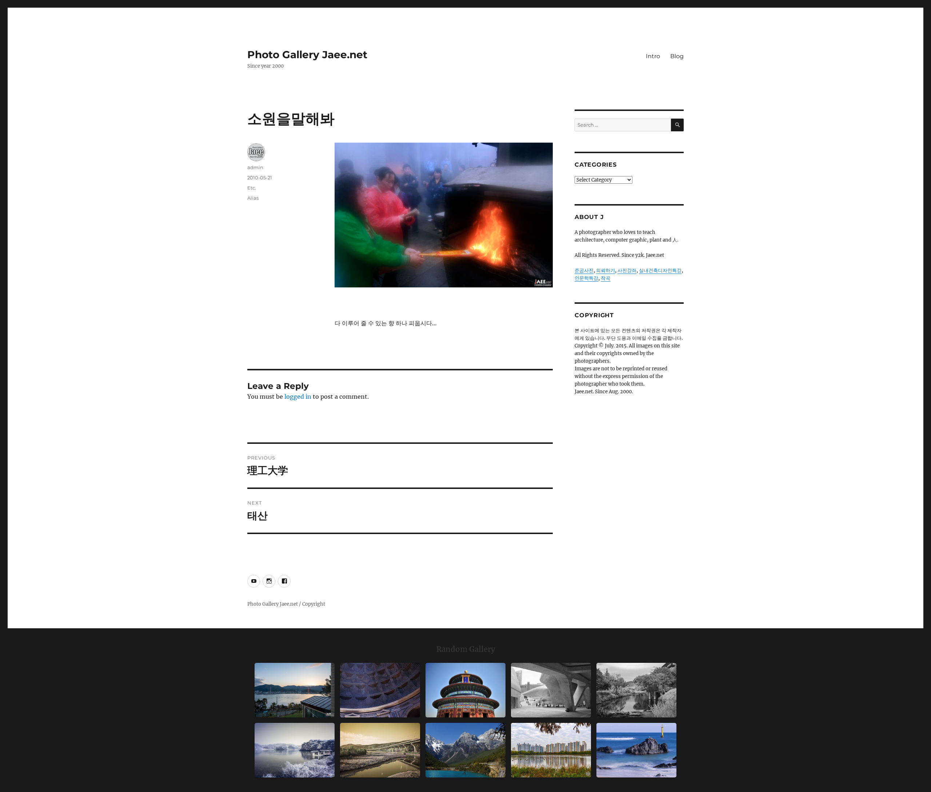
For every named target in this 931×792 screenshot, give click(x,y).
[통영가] (295, 690)
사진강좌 (627, 270)
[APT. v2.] (551, 750)
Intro (653, 56)
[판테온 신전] (380, 690)
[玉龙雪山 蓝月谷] (465, 750)
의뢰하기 (605, 270)
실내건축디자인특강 (660, 270)
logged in (297, 396)
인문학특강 (586, 278)
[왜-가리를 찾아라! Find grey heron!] (636, 690)
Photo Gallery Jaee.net (307, 54)
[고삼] (295, 750)
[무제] (465, 690)
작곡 (605, 278)
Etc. (251, 188)
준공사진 (584, 270)
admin (255, 167)
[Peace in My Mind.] (636, 750)
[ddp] (551, 690)
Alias (253, 198)
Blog (677, 56)
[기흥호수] (380, 750)
